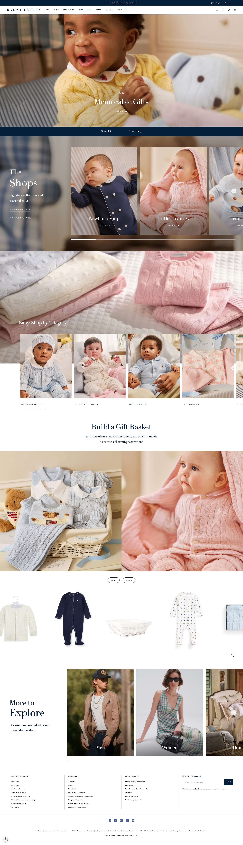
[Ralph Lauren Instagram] (110, 820)
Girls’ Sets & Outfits (86, 404)
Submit (228, 782)
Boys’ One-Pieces (137, 404)
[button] (216, 2)
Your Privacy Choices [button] (176, 830)
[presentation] (121, 66)
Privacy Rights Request (95, 830)
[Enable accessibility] (6, 839)
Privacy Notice (77, 830)
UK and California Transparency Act (152, 830)
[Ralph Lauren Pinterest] (133, 820)
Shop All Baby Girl (20, 218)
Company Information (45, 830)
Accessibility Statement (197, 830)
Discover (110, 10)
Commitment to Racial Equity (79, 803)
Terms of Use (61, 830)
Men (47, 10)
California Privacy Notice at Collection (121, 830)
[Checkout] (235, 10)
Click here (185, 789)
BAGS (89, 10)
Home (81, 10)
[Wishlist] (229, 10)
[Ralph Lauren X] (127, 820)
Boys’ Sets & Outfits (31, 404)
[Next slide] (233, 191)
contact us (223, 789)
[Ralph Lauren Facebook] (115, 820)
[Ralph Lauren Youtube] (121, 820)
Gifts (98, 10)
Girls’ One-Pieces (191, 404)
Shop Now (121, 111)
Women (56, 10)
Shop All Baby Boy (19, 209)
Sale (120, 10)
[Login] (223, 10)
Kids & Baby (68, 10)
